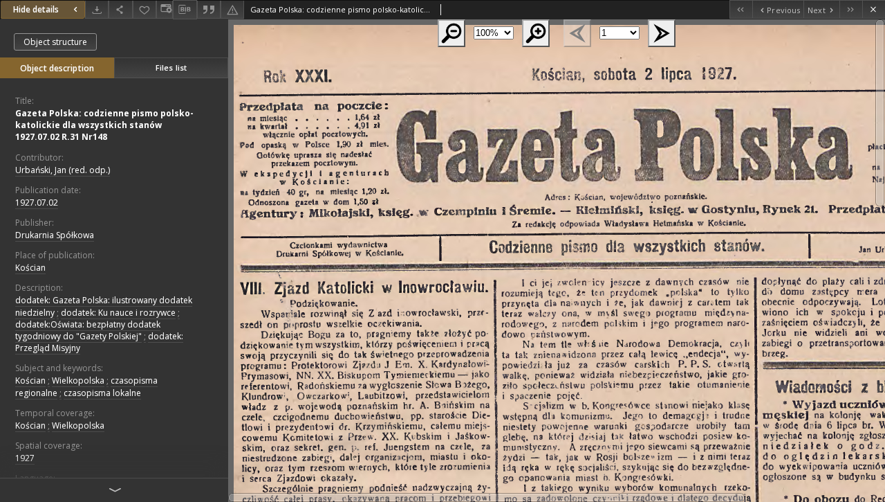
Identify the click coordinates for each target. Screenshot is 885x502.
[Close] (873, 9)
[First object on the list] (740, 9)
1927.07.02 (36, 202)
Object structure (55, 42)
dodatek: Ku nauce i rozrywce (118, 313)
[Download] (97, 9)
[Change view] (164, 9)
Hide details (36, 9)
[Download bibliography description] (184, 9)
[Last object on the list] (850, 9)
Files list (171, 67)
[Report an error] (232, 9)
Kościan (30, 268)
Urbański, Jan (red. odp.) (62, 170)
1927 (25, 458)
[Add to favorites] (144, 9)
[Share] (120, 9)
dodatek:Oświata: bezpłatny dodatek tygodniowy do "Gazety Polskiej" (87, 330)
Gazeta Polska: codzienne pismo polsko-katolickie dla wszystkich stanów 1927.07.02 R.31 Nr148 (104, 125)
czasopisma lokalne (102, 393)
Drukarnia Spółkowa (54, 235)
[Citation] (209, 9)
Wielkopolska (78, 380)
